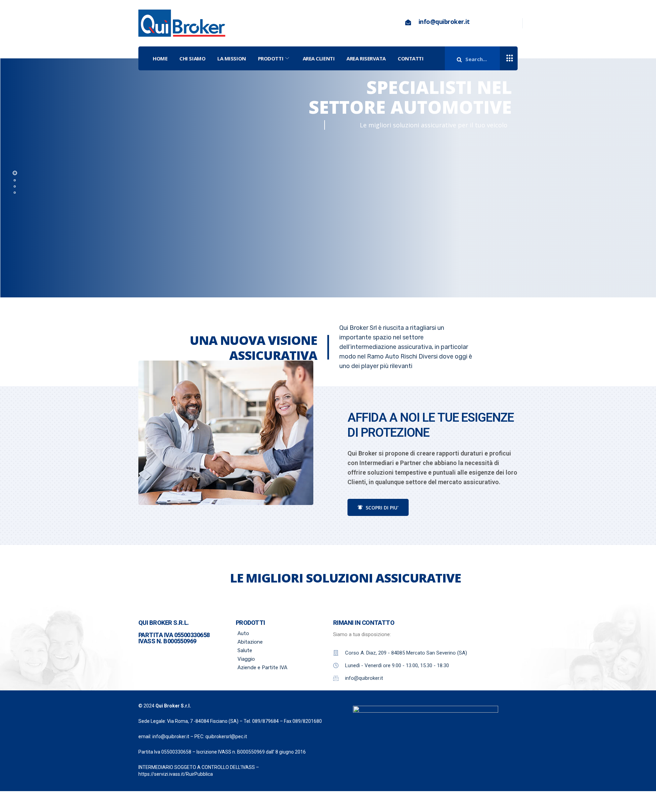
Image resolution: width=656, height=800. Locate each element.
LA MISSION (231, 58)
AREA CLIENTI (319, 58)
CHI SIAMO (192, 58)
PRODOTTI (270, 58)
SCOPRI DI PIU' (381, 507)
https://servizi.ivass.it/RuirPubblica (175, 774)
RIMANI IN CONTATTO (363, 622)
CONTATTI (410, 58)
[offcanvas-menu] (510, 58)
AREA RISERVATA (366, 58)
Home (160, 58)
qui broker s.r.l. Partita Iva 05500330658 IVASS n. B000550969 (174, 632)
